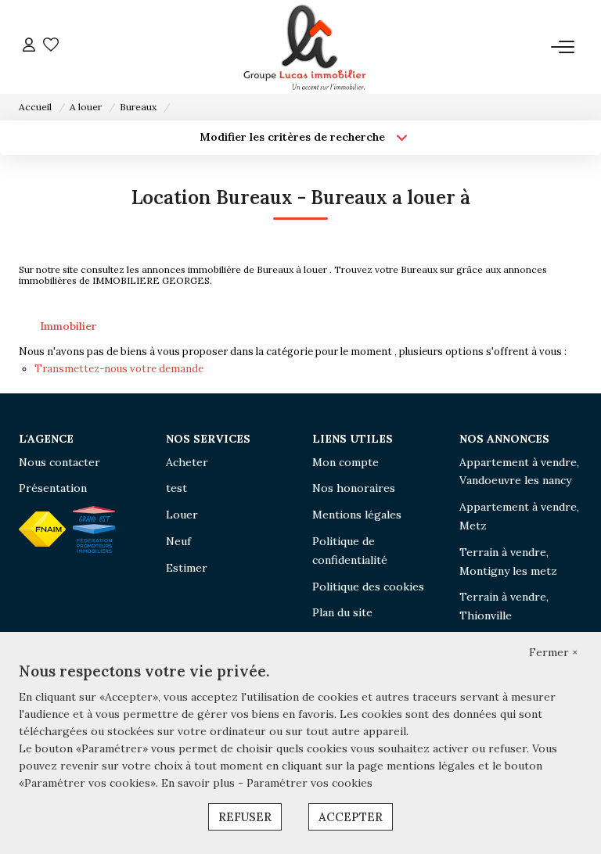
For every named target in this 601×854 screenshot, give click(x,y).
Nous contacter (59, 462)
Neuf (178, 541)
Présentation (53, 488)
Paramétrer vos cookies (309, 783)
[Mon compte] (29, 46)
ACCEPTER (350, 816)
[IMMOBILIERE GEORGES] (305, 47)
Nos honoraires (353, 488)
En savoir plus (199, 783)
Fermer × (553, 652)
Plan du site (342, 612)
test (176, 488)
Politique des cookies (368, 587)
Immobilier (68, 326)
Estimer (186, 568)
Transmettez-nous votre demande (118, 368)
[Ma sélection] (51, 46)
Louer (182, 515)
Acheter (187, 462)
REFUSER (245, 816)
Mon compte (345, 462)
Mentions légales (356, 515)
